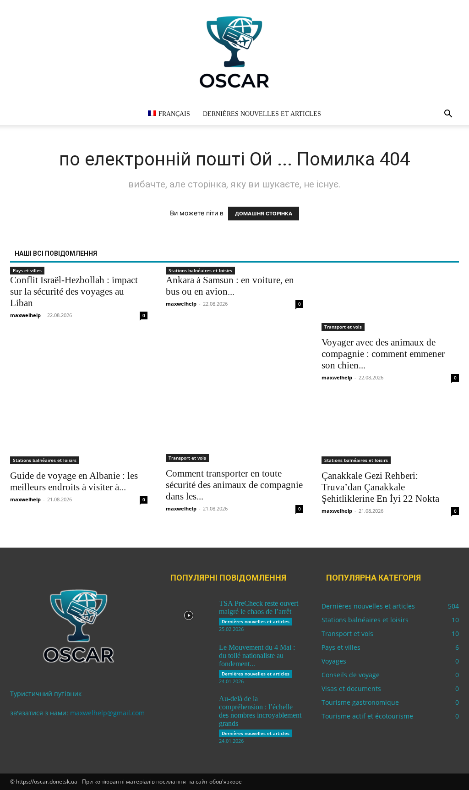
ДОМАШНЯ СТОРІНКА (263, 213)
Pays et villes (27, 270)
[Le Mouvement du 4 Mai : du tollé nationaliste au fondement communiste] (189, 659)
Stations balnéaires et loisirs (200, 270)
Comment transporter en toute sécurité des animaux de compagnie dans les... (234, 485)
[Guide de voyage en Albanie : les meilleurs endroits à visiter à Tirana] (78, 430)
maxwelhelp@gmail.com (107, 712)
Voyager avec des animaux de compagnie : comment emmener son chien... (383, 354)
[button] (448, 114)
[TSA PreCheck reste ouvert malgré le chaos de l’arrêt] (189, 615)
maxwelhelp (25, 315)
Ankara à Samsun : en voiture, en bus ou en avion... (230, 285)
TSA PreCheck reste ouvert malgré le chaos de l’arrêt (258, 607)
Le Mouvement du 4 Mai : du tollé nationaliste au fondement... (257, 655)
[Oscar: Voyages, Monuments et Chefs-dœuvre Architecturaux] (234, 51)
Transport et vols (343, 327)
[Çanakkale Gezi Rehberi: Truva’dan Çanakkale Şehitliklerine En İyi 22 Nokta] (390, 430)
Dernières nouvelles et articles (262, 113)
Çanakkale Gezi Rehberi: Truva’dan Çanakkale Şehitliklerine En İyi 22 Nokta (380, 487)
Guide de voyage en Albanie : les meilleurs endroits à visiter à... (74, 481)
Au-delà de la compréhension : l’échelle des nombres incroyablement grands (260, 711)
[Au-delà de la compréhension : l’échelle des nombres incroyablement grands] (189, 711)
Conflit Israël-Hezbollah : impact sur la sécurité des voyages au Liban (74, 291)
